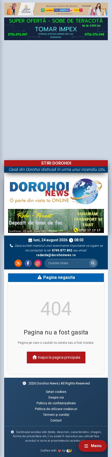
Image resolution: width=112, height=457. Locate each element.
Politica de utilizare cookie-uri (56, 409)
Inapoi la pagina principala (58, 357)
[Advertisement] (56, 99)
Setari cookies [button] (56, 392)
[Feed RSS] (18, 263)
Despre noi (56, 397)
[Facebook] (28, 263)
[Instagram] (38, 263)
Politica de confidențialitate (56, 403)
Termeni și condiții (56, 415)
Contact (56, 420)
